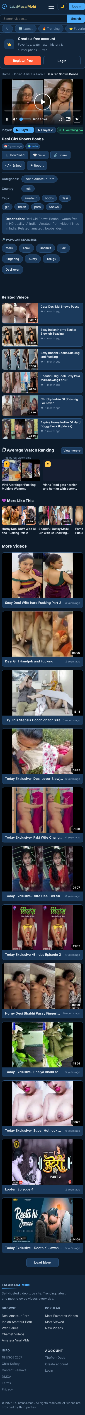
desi (65, 198)
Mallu (9, 248)
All (7, 28)
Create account (56, 1364)
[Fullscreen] (60, 119)
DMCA (6, 1376)
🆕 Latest (26, 28)
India (35, 146)
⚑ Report (37, 165)
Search (76, 18)
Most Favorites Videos (61, 1316)
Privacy (7, 1389)
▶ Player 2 (45, 130)
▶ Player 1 (23, 130)
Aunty (33, 259)
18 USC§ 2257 (12, 1357)
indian (21, 207)
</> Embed (13, 165)
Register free (23, 60)
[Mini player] (68, 119)
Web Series (10, 1328)
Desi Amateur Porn (15, 1316)
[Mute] (15, 119)
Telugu (51, 259)
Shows (54, 207)
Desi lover (12, 269)
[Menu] (51, 6)
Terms (6, 1383)
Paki (63, 248)
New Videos (54, 1328)
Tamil (26, 248)
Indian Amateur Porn (28, 74)
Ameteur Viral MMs (15, 1340)
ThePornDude (55, 1357)
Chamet (45, 248)
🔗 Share (60, 155)
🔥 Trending (51, 28)
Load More (42, 1262)
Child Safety (11, 1364)
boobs (49, 198)
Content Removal (14, 1370)
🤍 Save (39, 155)
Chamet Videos (13, 1334)
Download (17, 155)
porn (37, 207)
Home (6, 74)
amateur (30, 198)
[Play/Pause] (7, 119)
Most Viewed (54, 1322)
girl (7, 207)
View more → (72, 450)
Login (76, 6)
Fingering (12, 259)
